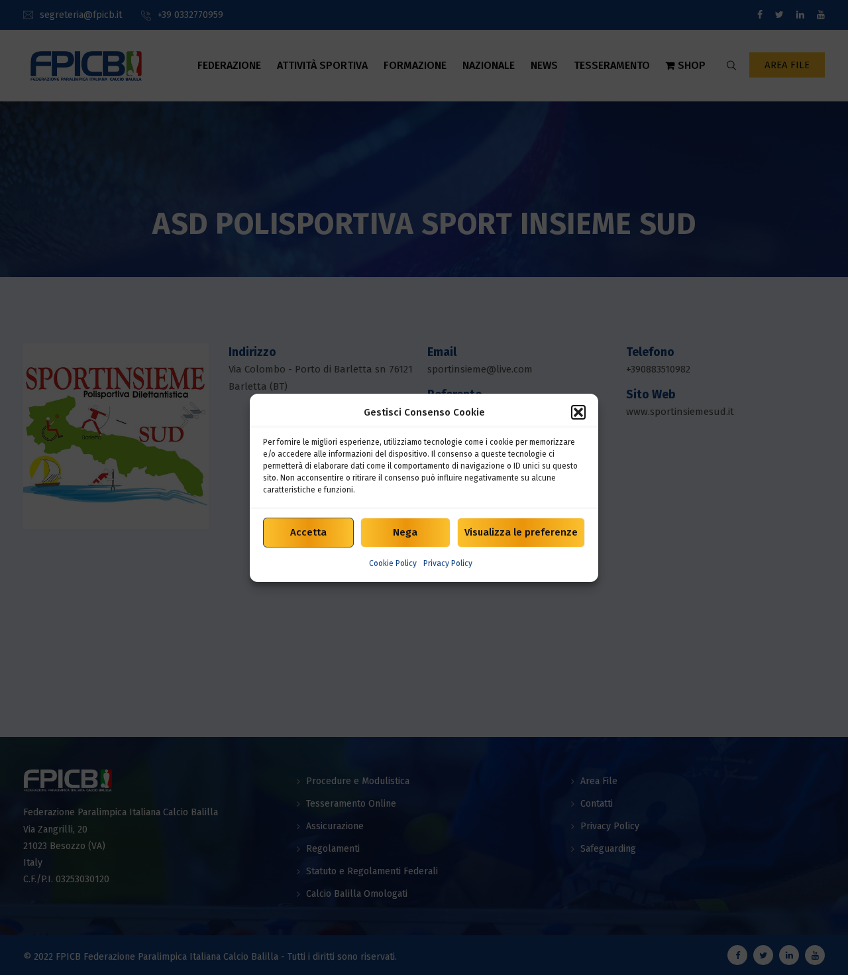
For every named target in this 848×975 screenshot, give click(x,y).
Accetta (308, 532)
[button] (578, 412)
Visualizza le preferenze (521, 532)
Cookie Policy (393, 563)
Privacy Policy (447, 563)
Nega (405, 532)
